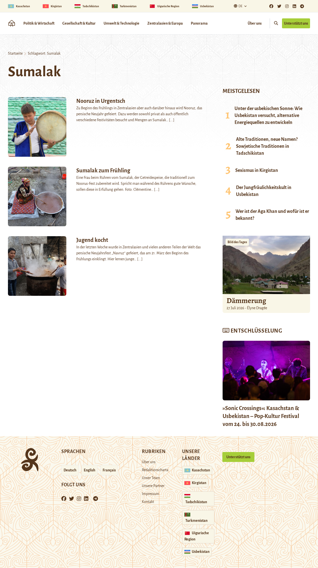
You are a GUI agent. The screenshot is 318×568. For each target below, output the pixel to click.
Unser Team (151, 478)
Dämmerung (246, 300)
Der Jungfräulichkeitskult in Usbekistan (263, 191)
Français (109, 470)
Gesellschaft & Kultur (79, 23)
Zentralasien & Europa (165, 23)
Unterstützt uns (296, 23)
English (89, 470)
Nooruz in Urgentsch (100, 101)
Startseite (15, 53)
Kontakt (148, 502)
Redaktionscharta (155, 470)
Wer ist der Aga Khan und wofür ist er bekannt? (272, 215)
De (240, 6)
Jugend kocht (92, 240)
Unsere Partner (153, 486)
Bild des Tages (237, 242)
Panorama (199, 23)
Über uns (255, 23)
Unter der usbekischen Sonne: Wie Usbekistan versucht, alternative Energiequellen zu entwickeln (268, 115)
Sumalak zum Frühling (103, 171)
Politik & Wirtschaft (38, 23)
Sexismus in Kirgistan (256, 170)
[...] (171, 120)
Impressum (150, 494)
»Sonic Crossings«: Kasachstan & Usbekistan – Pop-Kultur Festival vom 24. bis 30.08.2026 (261, 416)
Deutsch (70, 470)
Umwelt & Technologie (121, 23)
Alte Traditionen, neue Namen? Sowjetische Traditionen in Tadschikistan (267, 146)
